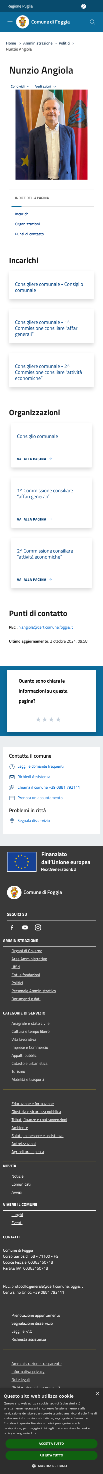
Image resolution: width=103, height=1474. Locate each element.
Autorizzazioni (24, 1144)
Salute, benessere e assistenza (38, 1136)
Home (11, 43)
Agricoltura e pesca (28, 1152)
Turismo (18, 1071)
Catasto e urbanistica (30, 1063)
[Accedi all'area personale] (83, 6)
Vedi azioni (43, 86)
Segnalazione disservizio (32, 1323)
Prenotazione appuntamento (36, 1315)
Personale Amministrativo (34, 991)
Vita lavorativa (24, 1039)
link (33, 1433)
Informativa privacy (28, 1371)
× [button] (97, 1393)
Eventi (17, 1223)
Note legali (21, 1379)
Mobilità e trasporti (28, 1079)
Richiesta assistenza (29, 1339)
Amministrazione (37, 43)
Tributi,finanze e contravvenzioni (39, 1120)
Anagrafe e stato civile (31, 1023)
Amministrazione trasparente (37, 1363)
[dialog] (51, 1431)
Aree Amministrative (29, 959)
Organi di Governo (27, 951)
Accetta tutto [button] (51, 1443)
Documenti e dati (26, 999)
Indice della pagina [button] (32, 197)
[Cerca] (93, 22)
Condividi (18, 86)
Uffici (16, 967)
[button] (51, 1465)
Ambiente (20, 1128)
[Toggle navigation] (10, 22)
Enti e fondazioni (26, 975)
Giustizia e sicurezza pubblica (36, 1112)
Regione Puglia (20, 6)
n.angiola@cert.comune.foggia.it (45, 627)
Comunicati (21, 1184)
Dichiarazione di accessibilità (36, 1387)
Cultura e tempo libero (31, 1031)
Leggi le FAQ (22, 1331)
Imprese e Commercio (30, 1047)
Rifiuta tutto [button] (51, 1455)
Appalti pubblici (25, 1055)
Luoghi (17, 1215)
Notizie (18, 1176)
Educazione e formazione (33, 1104)
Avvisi (17, 1192)
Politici (64, 43)
